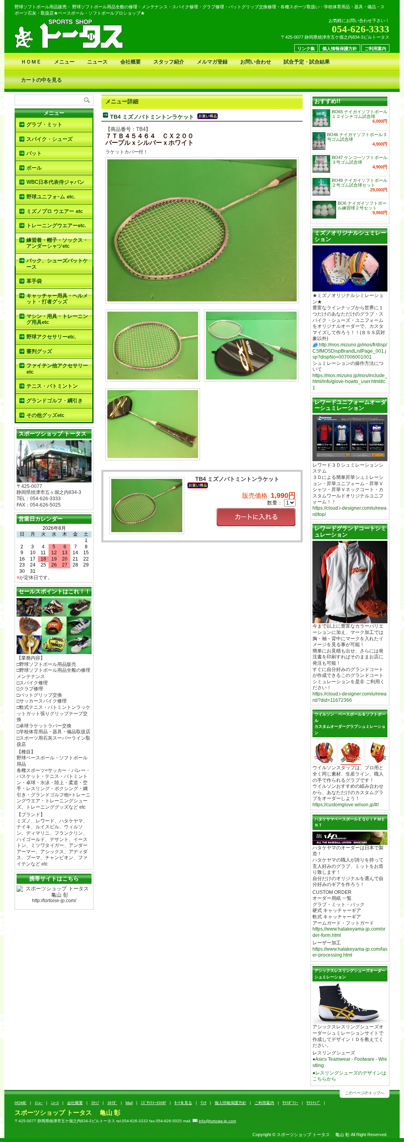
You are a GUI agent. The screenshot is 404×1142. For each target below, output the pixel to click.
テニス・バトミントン (52, 386)
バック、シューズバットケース (57, 264)
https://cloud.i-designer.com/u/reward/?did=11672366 (349, 697)
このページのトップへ (364, 1093)
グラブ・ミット (44, 124)
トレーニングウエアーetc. (56, 225)
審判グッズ (39, 351)
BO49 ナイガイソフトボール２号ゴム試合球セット (359, 182)
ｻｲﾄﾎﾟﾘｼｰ (290, 1103)
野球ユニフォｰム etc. (50, 197)
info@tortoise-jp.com (217, 1121)
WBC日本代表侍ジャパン (55, 182)
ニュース (97, 62)
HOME (20, 1103)
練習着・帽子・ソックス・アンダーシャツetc (57, 243)
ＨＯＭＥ (31, 62)
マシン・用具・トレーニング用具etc (57, 319)
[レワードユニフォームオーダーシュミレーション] (349, 458)
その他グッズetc (45, 415)
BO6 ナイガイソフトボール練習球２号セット (362, 205)
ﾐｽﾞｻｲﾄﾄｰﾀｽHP (153, 1103)
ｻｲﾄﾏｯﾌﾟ (313, 1103)
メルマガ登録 (212, 62)
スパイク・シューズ (49, 139)
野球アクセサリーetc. (51, 337)
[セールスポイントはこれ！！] (54, 651)
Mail (129, 1103)
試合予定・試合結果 (307, 62)
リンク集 (306, 48)
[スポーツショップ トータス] (54, 479)
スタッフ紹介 (168, 62)
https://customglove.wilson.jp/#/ (345, 804)
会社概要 (130, 62)
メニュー (64, 62)
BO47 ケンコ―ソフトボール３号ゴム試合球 (359, 159)
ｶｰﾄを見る (183, 1103)
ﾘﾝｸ (203, 1103)
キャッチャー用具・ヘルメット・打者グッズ (57, 299)
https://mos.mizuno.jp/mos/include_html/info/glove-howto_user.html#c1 (349, 382)
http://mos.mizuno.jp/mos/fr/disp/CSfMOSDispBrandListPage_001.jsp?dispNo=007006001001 (349, 351)
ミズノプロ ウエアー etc (54, 211)
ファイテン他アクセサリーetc (57, 369)
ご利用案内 (375, 48)
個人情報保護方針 (339, 48)
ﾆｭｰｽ (55, 1103)
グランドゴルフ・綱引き (54, 401)
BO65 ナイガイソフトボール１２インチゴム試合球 (359, 114)
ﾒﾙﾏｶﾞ (112, 1103)
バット (34, 153)
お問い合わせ (255, 62)
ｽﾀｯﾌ (95, 1103)
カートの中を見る (41, 80)
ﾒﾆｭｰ (39, 1103)
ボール (34, 168)
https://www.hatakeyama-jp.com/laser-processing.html (349, 952)
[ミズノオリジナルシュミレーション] (349, 289)
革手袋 (34, 281)
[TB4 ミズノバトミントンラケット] (202, 298)
